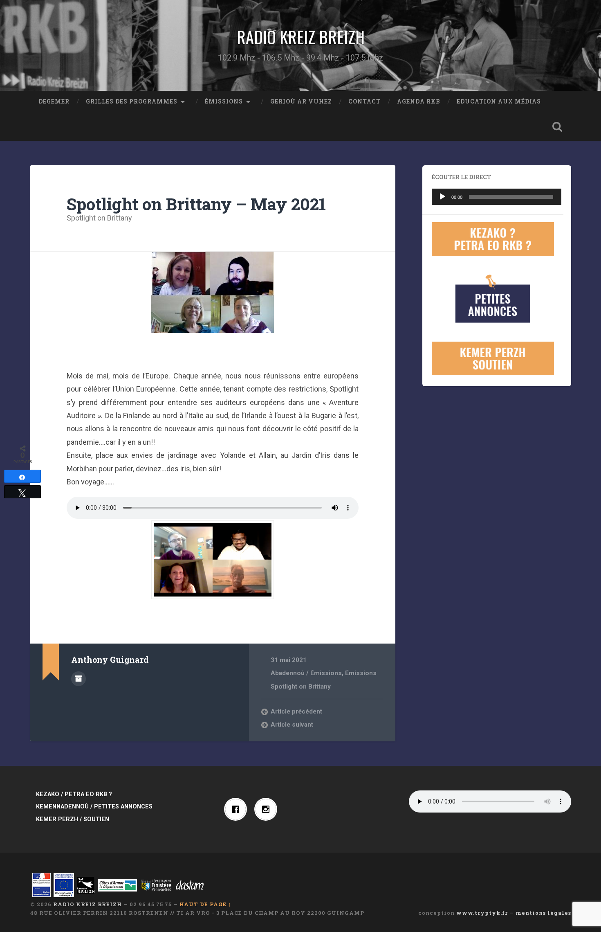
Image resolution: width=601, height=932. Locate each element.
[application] (497, 197)
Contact (364, 101)
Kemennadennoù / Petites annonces (94, 806)
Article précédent (296, 711)
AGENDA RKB (418, 101)
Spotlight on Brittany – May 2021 (196, 204)
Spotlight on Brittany (99, 218)
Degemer (54, 101)
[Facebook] (237, 809)
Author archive (78, 678)
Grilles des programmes (131, 101)
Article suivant (292, 724)
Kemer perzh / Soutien (72, 819)
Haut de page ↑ (205, 904)
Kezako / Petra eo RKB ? (74, 794)
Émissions (224, 101)
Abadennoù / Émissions (306, 673)
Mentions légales (543, 912)
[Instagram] (268, 809)
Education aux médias (499, 101)
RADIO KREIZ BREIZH (301, 37)
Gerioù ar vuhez (301, 101)
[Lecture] (442, 197)
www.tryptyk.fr (482, 912)
